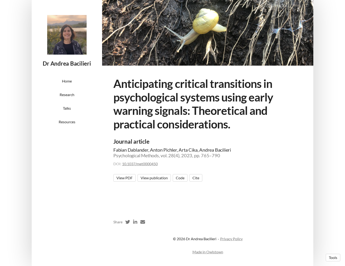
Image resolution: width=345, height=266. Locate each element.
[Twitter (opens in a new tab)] (127, 222)
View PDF (124, 178)
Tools (333, 257)
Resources (67, 122)
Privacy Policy (231, 238)
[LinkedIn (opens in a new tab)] (135, 222)
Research (67, 94)
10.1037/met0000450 (140, 163)
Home (67, 81)
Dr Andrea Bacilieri (67, 63)
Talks (67, 108)
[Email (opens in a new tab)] (142, 222)
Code (180, 178)
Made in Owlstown (207, 252)
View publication (154, 178)
